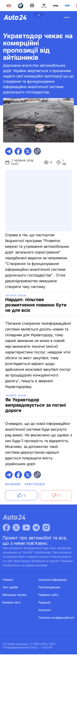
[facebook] (18, 151)
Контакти (45, 610)
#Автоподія (35, 484)
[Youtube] (26, 527)
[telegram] (9, 151)
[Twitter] (16, 527)
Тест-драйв (10, 587)
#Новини (13, 484)
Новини (8, 580)
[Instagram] (46, 527)
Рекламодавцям (50, 587)
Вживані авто (12, 602)
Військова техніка (14, 595)
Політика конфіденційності (56, 617)
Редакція (45, 602)
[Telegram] (36, 527)
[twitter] (27, 151)
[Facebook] (6, 527)
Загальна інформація (53, 580)
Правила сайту (49, 595)
